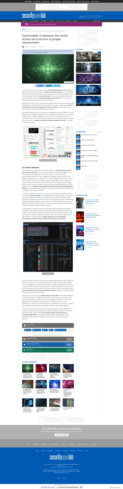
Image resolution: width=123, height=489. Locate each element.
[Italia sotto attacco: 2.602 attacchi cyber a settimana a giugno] (41, 368)
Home (25, 21)
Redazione (58, 450)
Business (75, 21)
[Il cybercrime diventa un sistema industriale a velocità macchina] (68, 368)
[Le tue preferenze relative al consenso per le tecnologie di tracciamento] (115, 487)
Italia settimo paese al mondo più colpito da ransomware (54, 375)
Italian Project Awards (83, 1)
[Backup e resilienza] (88, 68)
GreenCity (63, 444)
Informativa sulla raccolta (48, 487)
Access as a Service (61, 330)
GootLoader (34, 90)
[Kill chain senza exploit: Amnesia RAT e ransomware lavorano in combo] (27, 402)
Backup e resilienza (82, 71)
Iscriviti (69, 339)
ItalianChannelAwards (83, 444)
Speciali (43, 450)
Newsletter (97, 21)
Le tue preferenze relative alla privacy (67, 487)
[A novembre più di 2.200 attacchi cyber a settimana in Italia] (54, 402)
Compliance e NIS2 (82, 82)
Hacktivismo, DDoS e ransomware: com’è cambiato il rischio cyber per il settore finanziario (67, 393)
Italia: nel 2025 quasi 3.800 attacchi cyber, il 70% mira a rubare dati (27, 391)
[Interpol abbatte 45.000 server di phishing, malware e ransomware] (41, 384)
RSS (86, 450)
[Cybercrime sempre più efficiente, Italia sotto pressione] (54, 384)
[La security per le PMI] (88, 57)
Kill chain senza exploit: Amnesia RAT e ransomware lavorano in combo (27, 409)
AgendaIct (93, 444)
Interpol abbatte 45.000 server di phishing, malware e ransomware (40, 391)
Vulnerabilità (44, 21)
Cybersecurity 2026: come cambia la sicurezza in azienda (87, 92)
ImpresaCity (45, 1)
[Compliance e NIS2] (88, 79)
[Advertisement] (61, 419)
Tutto (99, 131)
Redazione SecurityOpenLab (31, 46)
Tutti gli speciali (96, 49)
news (29, 29)
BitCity (28, 444)
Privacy (64, 478)
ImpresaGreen (71, 444)
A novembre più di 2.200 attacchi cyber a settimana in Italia (54, 409)
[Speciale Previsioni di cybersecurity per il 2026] (88, 101)
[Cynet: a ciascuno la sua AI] (68, 402)
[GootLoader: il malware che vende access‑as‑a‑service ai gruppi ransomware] (27, 368)
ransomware (37, 330)
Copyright (65, 450)
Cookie (58, 478)
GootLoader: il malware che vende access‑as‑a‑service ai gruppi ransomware (27, 375)
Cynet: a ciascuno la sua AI (68, 408)
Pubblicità (72, 450)
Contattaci (80, 450)
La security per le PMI (82, 60)
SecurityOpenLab (55, 1)
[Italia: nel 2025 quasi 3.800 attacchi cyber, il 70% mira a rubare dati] (27, 384)
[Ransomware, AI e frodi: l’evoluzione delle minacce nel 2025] (41, 402)
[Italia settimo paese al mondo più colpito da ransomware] (54, 368)
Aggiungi (69, 344)
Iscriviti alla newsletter (62, 435)
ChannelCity (37, 1)
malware (28, 330)
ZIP (52, 330)
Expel (45, 330)
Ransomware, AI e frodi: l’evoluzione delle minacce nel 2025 (40, 409)
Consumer (51, 21)
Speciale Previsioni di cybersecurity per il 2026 (88, 103)
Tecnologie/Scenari (34, 21)
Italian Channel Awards (69, 1)
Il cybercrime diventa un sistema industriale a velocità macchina (67, 375)
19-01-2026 (42, 46)
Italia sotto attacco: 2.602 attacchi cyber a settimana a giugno (40, 375)
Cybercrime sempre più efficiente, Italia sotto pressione (54, 391)
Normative (68, 21)
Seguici (69, 350)
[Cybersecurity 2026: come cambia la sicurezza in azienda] (88, 90)
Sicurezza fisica (59, 21)
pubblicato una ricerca (43, 193)
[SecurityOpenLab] (33, 15)
